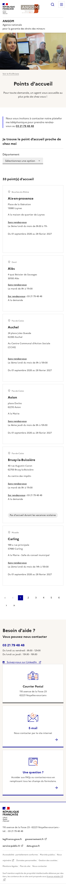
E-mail (33, 728)
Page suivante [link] (6, 605)
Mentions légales (10, 866)
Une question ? (33, 772)
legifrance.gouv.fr (12, 839)
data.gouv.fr (33, 846)
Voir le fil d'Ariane (11, 73)
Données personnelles (26, 860)
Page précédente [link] (12, 597)
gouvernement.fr (34, 839)
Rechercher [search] (52, 4)
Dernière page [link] (14, 605)
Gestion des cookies (48, 860)
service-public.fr (11, 846)
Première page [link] (5, 597)
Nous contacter (39, 866)
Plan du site (25, 866)
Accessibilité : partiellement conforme (20, 854)
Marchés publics (47, 854)
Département (11, 154)
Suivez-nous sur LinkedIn (21, 662)
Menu (61, 4)
